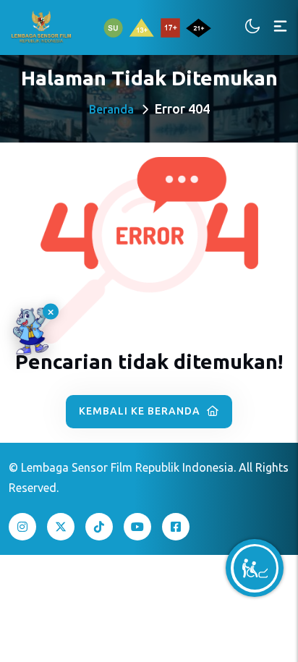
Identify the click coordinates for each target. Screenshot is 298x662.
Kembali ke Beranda (141, 411)
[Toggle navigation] (280, 27)
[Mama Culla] (30, 331)
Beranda (111, 109)
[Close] (51, 311)
